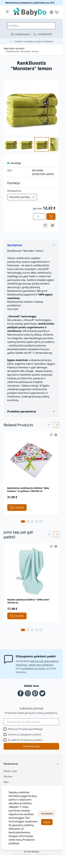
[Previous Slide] (49, 425)
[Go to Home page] (30, 12)
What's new (10, 771)
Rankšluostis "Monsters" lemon (22, 51)
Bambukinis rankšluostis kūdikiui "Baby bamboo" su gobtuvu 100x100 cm (28, 489)
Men (6, 782)
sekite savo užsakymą (41, 664)
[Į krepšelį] (50, 216)
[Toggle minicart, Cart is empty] (56, 12)
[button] (31, 764)
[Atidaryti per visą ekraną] (31, 107)
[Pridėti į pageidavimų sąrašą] (45, 225)
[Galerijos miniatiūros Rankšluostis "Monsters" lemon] (31, 144)
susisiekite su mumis (33, 668)
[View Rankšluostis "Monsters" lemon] (11, 144)
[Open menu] (7, 11)
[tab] (23, 521)
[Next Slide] (56, 425)
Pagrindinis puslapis (14, 48)
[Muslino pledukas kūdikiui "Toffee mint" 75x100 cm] (31, 571)
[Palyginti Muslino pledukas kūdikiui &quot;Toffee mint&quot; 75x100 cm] (56, 546)
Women (8, 776)
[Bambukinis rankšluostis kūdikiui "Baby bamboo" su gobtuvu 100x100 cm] (31, 459)
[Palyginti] (52, 225)
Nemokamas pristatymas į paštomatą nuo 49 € (30, 2)
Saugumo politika (31, 734)
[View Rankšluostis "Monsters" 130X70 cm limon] (41, 144)
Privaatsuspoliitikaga (31, 729)
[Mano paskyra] (51, 12)
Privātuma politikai (31, 740)
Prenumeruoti (31, 746)
